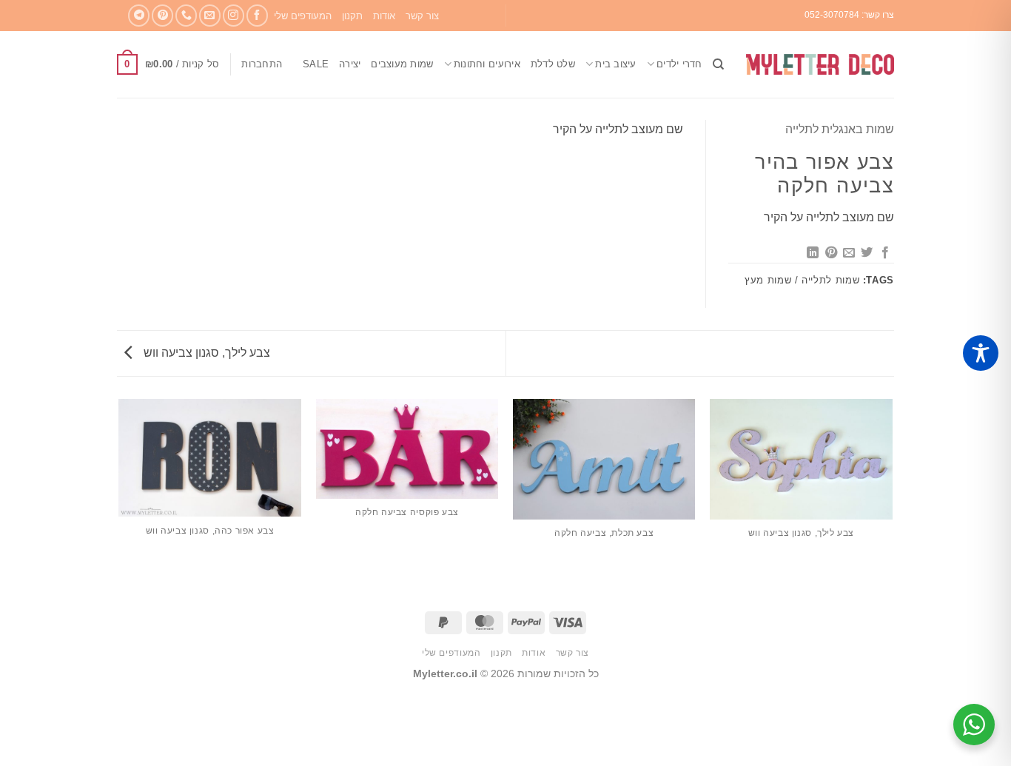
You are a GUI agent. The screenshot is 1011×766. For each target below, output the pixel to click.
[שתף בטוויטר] (867, 253)
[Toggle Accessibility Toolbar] (980, 353)
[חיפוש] (718, 64)
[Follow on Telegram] (139, 15)
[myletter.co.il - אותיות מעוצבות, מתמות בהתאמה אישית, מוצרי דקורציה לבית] (820, 64)
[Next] (120, 496)
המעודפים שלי (303, 15)
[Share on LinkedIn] (813, 253)
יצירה (349, 64)
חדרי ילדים (679, 64)
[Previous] (892, 496)
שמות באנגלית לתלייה (839, 129)
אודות (384, 15)
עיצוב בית (615, 64)
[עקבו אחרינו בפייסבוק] (257, 15)
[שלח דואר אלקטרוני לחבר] (849, 253)
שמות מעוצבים (402, 64)
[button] (261, 64)
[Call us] (186, 15)
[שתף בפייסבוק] (885, 253)
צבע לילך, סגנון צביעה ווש (205, 352)
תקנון (352, 15)
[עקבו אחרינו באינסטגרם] (233, 15)
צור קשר (422, 15)
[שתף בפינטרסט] (830, 253)
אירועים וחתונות (487, 64)
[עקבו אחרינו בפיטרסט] (162, 15)
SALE (316, 64)
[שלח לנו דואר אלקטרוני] (210, 15)
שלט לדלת (553, 64)
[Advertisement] (505, 726)
